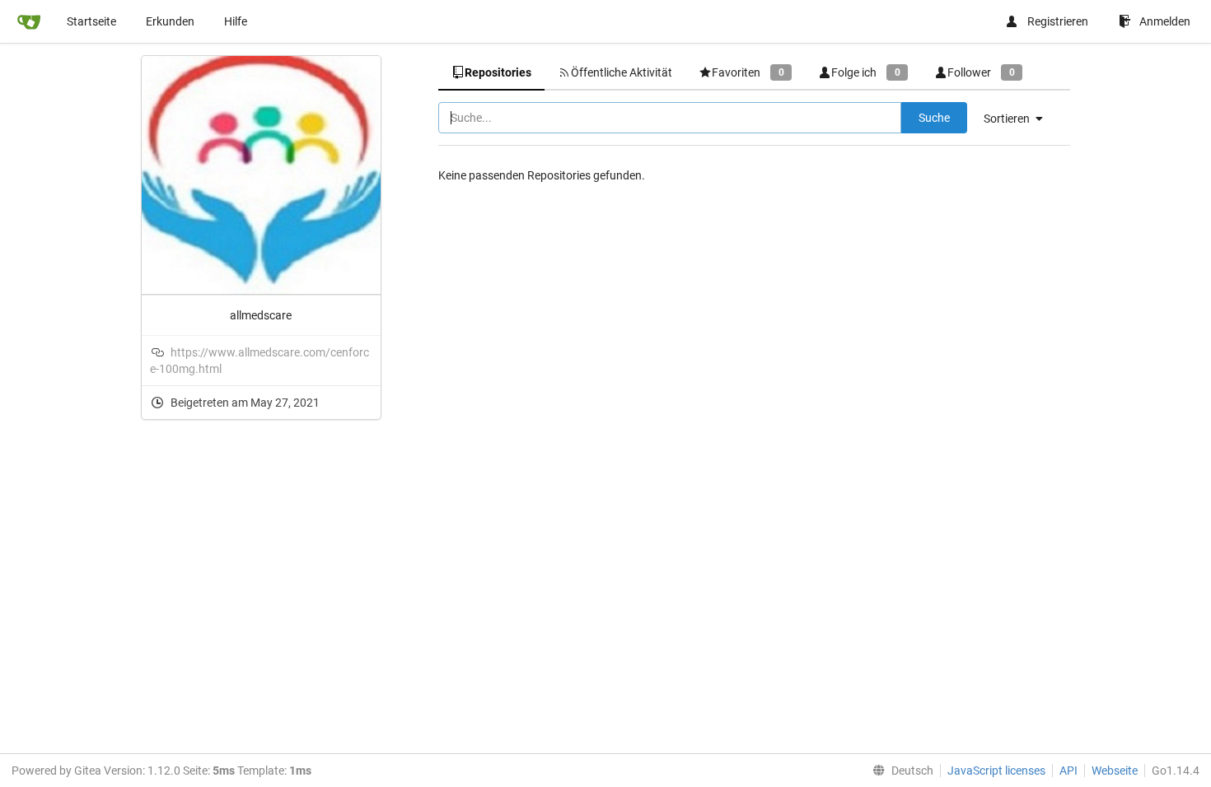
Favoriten (747, 72)
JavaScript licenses (996, 770)
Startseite (91, 21)
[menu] (1019, 118)
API (1068, 770)
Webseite (1115, 770)
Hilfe (235, 21)
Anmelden (1164, 21)
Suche (934, 117)
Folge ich (865, 72)
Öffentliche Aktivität (621, 72)
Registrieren (1057, 21)
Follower (980, 72)
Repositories (498, 72)
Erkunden (170, 21)
